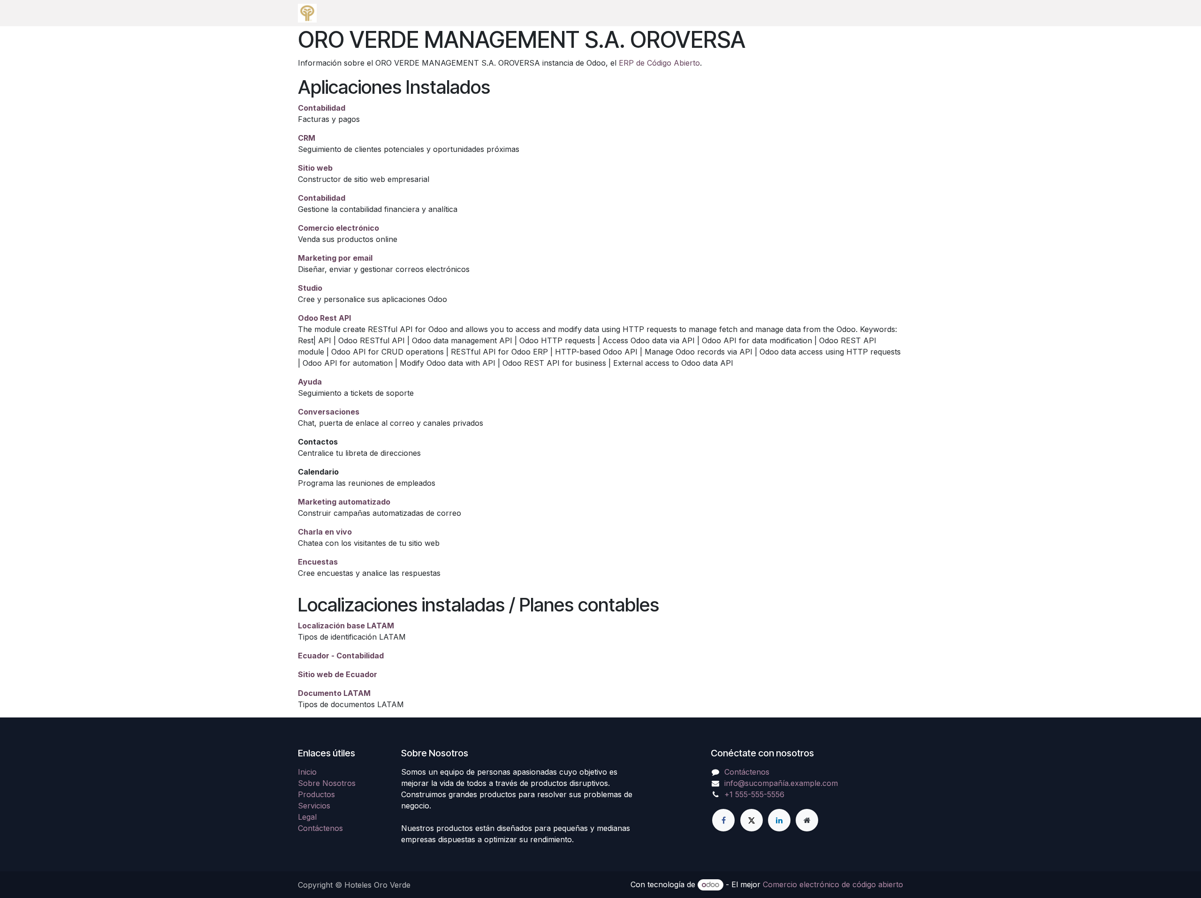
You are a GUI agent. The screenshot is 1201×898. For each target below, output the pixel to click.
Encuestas (318, 561)
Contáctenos (320, 828)
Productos (316, 794)
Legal (307, 817)
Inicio (307, 772)
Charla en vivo (325, 531)
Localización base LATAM (346, 625)
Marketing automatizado (344, 501)
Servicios (314, 805)
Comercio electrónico (338, 228)
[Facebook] (723, 820)
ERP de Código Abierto (659, 63)
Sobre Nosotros (327, 783)
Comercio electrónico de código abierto (833, 884)
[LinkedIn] (779, 820)
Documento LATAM (334, 693)
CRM (306, 138)
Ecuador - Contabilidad (341, 655)
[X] (751, 820)
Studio (310, 288)
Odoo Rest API (324, 318)
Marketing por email (335, 258)
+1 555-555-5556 (754, 794)
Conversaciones (328, 411)
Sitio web (315, 168)
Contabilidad (321, 108)
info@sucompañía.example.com (781, 783)
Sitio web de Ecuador (337, 674)
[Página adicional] (807, 820)
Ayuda (310, 381)
